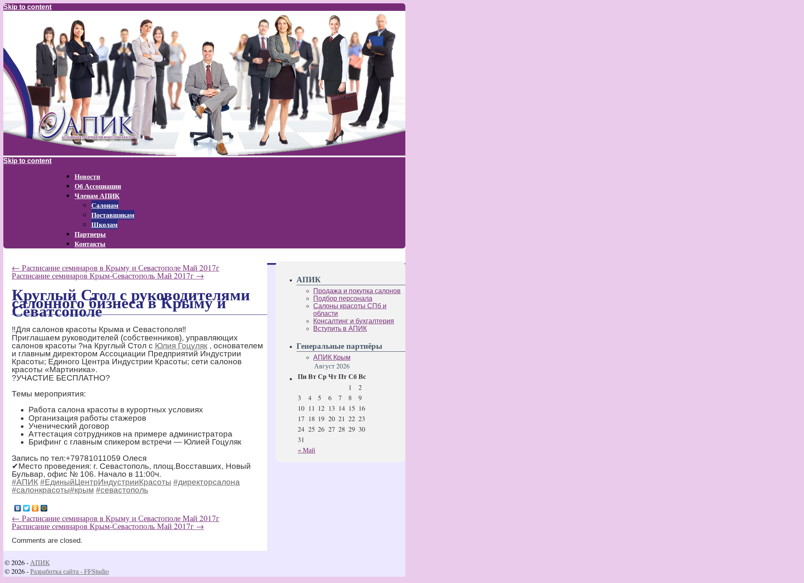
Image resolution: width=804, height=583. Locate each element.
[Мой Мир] (44, 508)
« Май (306, 449)
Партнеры (90, 234)
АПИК (40, 562)
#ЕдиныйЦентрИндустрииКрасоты (105, 482)
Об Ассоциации (98, 186)
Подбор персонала (342, 298)
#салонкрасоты (41, 490)
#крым (82, 490)
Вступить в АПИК (340, 328)
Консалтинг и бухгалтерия (353, 321)
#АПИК (25, 482)
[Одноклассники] (35, 508)
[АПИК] (204, 153)
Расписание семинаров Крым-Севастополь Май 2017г (108, 275)
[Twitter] (26, 508)
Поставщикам (112, 215)
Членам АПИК (97, 195)
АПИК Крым (331, 357)
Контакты (90, 243)
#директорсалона (206, 482)
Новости (87, 176)
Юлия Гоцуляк (181, 345)
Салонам (105, 205)
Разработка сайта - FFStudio (69, 571)
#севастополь (122, 490)
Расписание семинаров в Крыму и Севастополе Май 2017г (115, 267)
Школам (104, 224)
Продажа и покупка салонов (357, 290)
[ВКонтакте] (17, 508)
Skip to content (27, 6)
